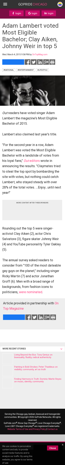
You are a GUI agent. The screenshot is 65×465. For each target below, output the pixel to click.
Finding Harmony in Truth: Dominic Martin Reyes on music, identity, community (37, 380)
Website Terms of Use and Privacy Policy (26, 429)
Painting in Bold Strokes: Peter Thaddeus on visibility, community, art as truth (36, 368)
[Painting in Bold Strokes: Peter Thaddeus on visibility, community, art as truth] (7, 371)
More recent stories (15, 348)
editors (32, 161)
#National (8, 70)
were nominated (30, 292)
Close (52, 448)
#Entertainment (26, 70)
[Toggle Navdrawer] (5, 4)
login (18, 13)
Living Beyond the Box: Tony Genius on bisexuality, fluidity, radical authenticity (33, 356)
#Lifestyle (42, 70)
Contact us (52, 429)
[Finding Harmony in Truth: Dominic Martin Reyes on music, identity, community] (7, 383)
